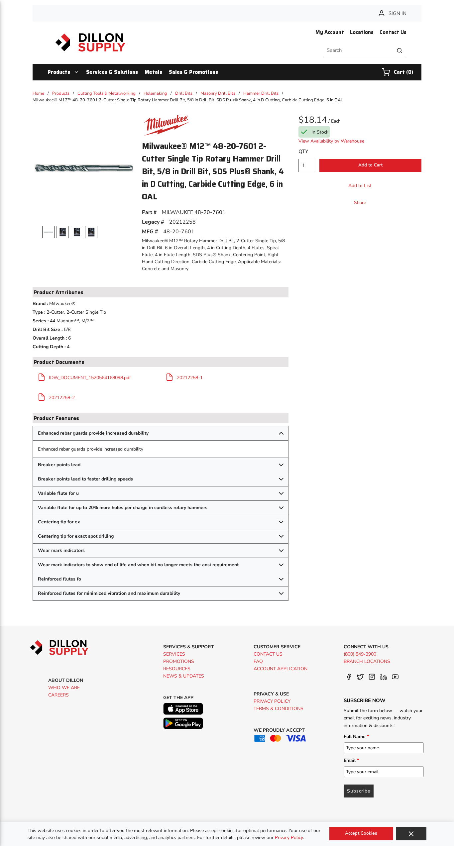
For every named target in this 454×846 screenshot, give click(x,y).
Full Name (356, 736)
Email (351, 760)
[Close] (411, 833)
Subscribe (358, 791)
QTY (303, 151)
